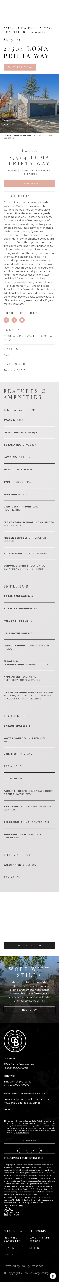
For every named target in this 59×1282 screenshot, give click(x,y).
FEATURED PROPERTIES (12, 1239)
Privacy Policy (22, 1133)
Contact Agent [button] (29, 183)
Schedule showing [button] (20, 67)
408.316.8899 (21, 1085)
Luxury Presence (32, 1266)
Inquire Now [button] (30, 1010)
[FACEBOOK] (17, 1150)
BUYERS (9, 1248)
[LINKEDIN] (33, 1150)
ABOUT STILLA (13, 1231)
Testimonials (38, 1231)
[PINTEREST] (41, 1150)
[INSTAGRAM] (25, 1150)
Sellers (34, 1248)
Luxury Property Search (42, 1239)
